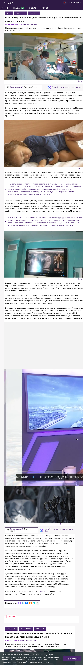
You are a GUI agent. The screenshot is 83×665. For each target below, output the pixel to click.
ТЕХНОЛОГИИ (26, 629)
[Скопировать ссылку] (37, 603)
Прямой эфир (74, 3)
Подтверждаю (72, 659)
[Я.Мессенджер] (34, 603)
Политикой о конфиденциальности (33, 662)
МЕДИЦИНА (34, 13)
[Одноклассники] (30, 603)
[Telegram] (23, 603)
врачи (42, 591)
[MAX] (19, 603)
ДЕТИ (9, 13)
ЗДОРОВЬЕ (20, 13)
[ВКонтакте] (26, 603)
